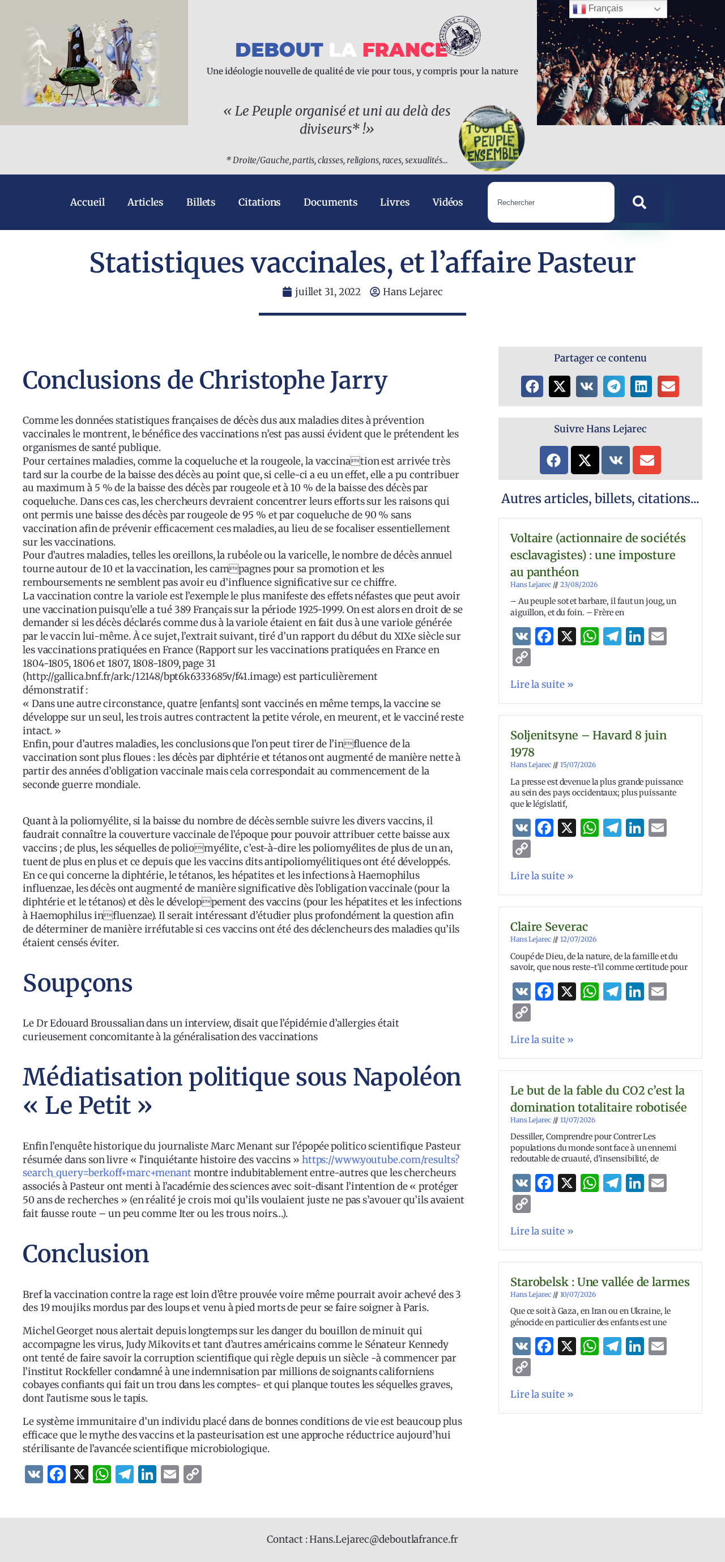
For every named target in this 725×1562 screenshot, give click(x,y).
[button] (532, 386)
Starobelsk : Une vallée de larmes (600, 1282)
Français (604, 8)
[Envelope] (647, 460)
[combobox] (551, 202)
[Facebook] (554, 460)
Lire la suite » (542, 684)
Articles (145, 202)
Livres (395, 202)
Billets (201, 202)
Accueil (87, 202)
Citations (259, 202)
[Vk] (616, 460)
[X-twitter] (585, 460)
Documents (330, 202)
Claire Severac (549, 927)
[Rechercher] (641, 202)
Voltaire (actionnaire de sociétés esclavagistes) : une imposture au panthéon (598, 555)
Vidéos (448, 202)
